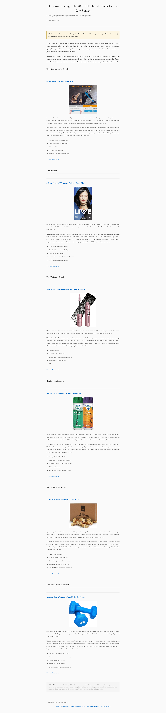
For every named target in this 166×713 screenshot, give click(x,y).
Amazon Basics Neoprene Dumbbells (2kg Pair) (65, 597)
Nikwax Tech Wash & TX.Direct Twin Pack (63, 393)
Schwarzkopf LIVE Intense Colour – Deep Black (66, 183)
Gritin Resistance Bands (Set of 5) (59, 81)
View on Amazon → (52, 160)
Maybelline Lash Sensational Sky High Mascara (65, 289)
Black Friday (85, 706)
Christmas (102, 706)
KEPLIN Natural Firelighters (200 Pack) (62, 499)
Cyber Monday (94, 706)
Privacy (108, 706)
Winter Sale (59, 706)
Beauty (72, 706)
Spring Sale (66, 706)
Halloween (78, 706)
